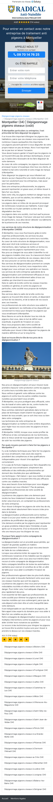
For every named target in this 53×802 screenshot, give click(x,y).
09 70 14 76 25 (27, 54)
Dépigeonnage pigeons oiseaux (15, 116)
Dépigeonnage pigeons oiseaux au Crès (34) (24, 757)
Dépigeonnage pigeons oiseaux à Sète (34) (23, 652)
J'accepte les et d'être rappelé (27, 84)
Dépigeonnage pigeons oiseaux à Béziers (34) (24, 647)
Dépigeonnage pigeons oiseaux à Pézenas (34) (25, 742)
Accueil (5, 798)
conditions (26, 84)
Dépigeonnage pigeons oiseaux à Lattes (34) (24, 682)
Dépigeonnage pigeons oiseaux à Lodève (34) (24, 769)
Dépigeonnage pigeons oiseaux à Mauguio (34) (25, 676)
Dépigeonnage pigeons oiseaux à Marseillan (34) (25, 763)
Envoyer (26, 90)
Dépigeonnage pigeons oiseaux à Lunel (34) (23, 658)
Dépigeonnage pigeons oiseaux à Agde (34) (23, 664)
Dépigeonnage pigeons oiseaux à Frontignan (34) (26, 670)
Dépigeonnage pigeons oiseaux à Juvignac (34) (25, 774)
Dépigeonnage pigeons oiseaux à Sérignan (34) (25, 789)
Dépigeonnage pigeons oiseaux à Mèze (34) (23, 696)
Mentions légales (18, 798)
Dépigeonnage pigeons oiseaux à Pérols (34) (24, 728)
